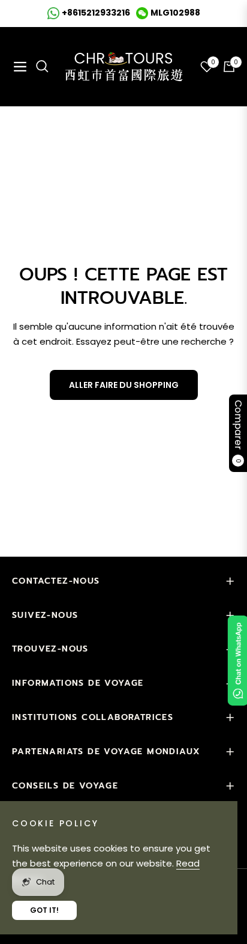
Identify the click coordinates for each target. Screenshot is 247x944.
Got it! (44, 910)
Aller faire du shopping (124, 385)
